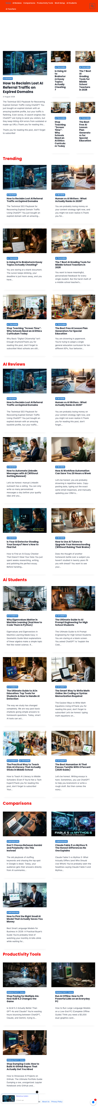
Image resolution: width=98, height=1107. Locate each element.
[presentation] (25, 63)
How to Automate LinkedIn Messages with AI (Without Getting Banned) (22, 473)
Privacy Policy (56, 1102)
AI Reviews (17, 3)
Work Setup (60, 3)
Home (8, 3)
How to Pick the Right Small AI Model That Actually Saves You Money (25, 919)
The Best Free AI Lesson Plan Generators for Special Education (85, 131)
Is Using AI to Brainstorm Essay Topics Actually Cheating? (60, 80)
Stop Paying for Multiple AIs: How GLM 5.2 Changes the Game (23, 998)
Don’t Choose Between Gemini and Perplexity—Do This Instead (24, 848)
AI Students (72, 3)
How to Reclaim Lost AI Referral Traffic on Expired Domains (23, 87)
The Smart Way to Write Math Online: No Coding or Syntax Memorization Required (72, 693)
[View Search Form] (92, 6)
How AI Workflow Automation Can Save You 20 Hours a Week (73, 472)
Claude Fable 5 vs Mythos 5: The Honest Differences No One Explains (71, 848)
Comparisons (29, 3)
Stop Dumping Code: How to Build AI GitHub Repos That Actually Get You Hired (23, 1066)
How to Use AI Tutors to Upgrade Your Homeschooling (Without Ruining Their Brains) (72, 544)
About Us (45, 1102)
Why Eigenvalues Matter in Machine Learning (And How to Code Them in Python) (24, 622)
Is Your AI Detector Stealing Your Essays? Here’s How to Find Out (23, 544)
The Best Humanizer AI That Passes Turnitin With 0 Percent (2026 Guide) (73, 767)
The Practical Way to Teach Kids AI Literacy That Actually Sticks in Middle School (24, 767)
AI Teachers (11, 9)
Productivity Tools (45, 3)
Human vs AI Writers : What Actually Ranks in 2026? (71, 200)
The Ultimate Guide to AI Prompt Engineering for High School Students (71, 622)
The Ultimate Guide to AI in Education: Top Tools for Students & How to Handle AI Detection (23, 694)
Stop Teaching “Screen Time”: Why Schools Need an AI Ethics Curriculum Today (60, 134)
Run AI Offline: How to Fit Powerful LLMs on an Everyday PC (72, 998)
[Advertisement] (49, 30)
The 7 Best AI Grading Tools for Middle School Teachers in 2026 (85, 80)
